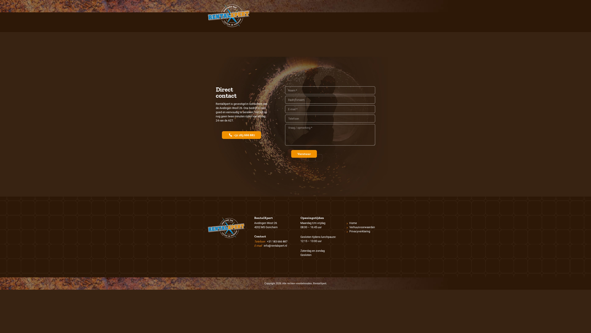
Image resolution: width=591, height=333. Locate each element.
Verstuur (304, 154)
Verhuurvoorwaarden (362, 227)
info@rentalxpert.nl (275, 245)
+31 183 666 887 (244, 135)
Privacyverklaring (359, 231)
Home (353, 223)
